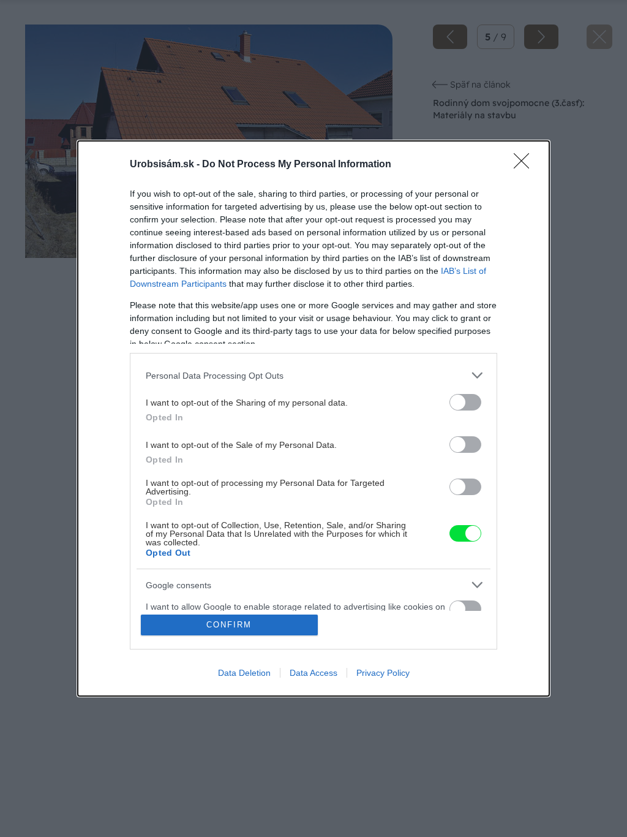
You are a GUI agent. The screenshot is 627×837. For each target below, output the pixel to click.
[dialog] (313, 418)
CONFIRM (229, 624)
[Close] (525, 164)
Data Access (313, 673)
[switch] (465, 402)
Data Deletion (244, 673)
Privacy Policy (383, 673)
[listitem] (313, 375)
